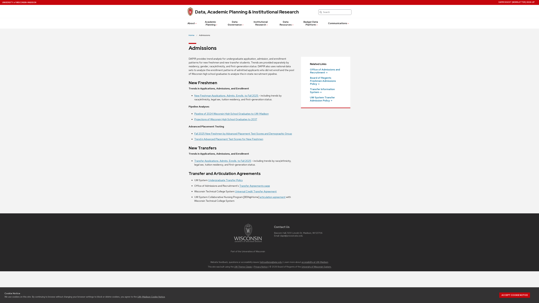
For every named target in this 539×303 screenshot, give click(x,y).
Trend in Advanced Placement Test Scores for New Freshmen (228, 139)
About (191, 23)
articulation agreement (273, 197)
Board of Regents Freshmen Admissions (323, 80)
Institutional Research (261, 23)
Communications (337, 23)
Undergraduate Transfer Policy (225, 180)
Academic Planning (210, 23)
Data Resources (286, 23)
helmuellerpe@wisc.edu (271, 262)
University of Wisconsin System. (316, 266)
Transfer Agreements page (254, 185)
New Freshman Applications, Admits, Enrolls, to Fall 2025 (226, 95)
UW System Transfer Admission (322, 99)
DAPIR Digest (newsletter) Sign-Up (517, 2)
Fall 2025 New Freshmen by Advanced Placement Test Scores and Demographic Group (243, 133)
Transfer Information (322, 91)
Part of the (248, 251)
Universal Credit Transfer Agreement (256, 191)
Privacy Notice (261, 266)
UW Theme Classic (243, 266)
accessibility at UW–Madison (315, 262)
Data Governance (235, 23)
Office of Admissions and (325, 71)
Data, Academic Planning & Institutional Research (247, 12)
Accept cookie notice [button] (515, 295)
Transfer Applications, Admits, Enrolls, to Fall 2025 (222, 160)
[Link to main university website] (248, 242)
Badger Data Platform (310, 23)
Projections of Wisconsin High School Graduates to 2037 (225, 119)
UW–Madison (19, 2)
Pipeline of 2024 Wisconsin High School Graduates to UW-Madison (231, 113)
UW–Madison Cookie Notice (151, 296)
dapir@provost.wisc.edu (291, 235)
